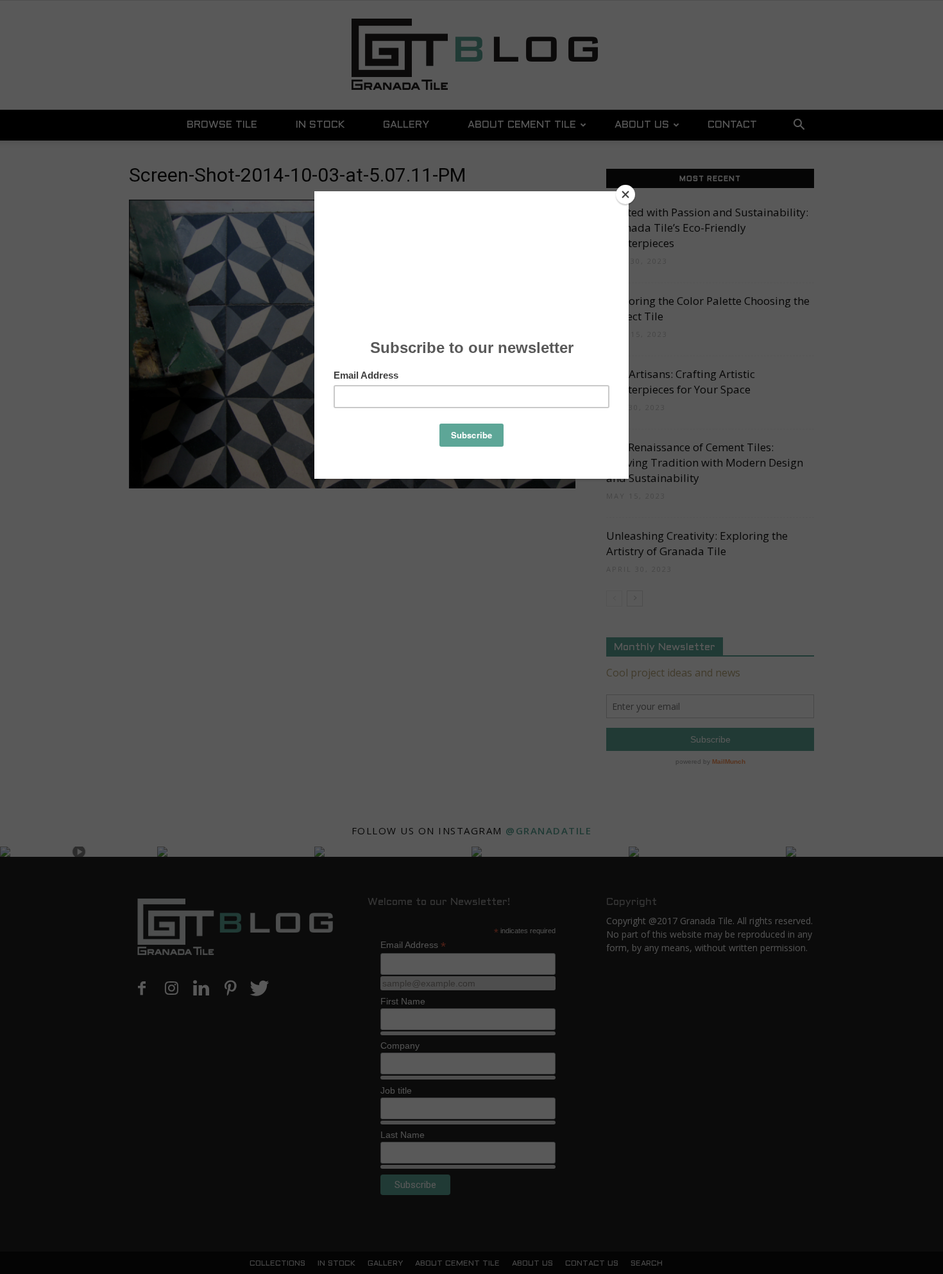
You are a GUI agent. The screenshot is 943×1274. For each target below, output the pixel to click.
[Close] (625, 194)
